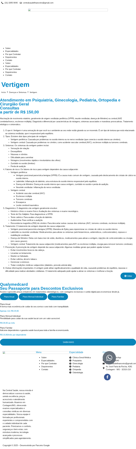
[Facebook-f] (107, 377)
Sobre (7, 48)
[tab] (9, 296)
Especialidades (11, 51)
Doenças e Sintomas (17, 92)
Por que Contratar (13, 54)
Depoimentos (11, 57)
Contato (8, 60)
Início (3, 92)
